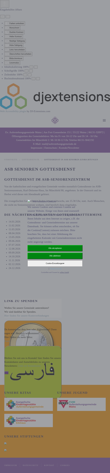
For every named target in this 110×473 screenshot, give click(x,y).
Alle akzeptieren (55, 248)
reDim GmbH (64, 272)
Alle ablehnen (55, 256)
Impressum (55, 268)
